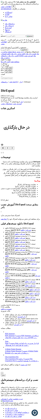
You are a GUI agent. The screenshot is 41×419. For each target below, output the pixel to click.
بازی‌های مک (9, 26)
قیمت (3, 74)
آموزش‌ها (8, 28)
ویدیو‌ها (7, 30)
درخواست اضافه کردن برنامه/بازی (17, 412)
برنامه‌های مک (10, 24)
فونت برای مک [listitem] (31, 54)
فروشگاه (8, 32)
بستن (3, 375)
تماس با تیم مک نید (11, 410)
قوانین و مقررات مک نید (13, 416)
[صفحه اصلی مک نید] (4, 20)
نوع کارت (4, 64)
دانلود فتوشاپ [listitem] (6, 54)
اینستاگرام (8, 12)
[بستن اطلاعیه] (13, 6)
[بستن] (3, 148)
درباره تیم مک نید (11, 408)
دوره (2, 72)
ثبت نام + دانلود (26, 230)
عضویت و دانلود (6, 309)
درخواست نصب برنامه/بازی (14, 414)
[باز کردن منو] (2, 34)
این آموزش (21, 317)
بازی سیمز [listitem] (20, 52)
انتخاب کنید (9, 68)
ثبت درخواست (18, 399)
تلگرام (7, 14)
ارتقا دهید (4, 219)
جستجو (3, 36)
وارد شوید (24, 365)
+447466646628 (6, 9)
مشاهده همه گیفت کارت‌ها (10, 62)
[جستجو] (30, 36)
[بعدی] (12, 148)
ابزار (20, 82)
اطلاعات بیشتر (6, 7)
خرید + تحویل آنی (7, 78)
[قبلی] (7, 148)
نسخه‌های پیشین (6, 104)
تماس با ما (8, 16)
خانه (10, 82)
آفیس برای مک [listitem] (13, 56)
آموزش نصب (17, 104)
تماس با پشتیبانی (6, 399)
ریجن (2, 68)
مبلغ (2, 70)
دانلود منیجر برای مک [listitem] (18, 54)
